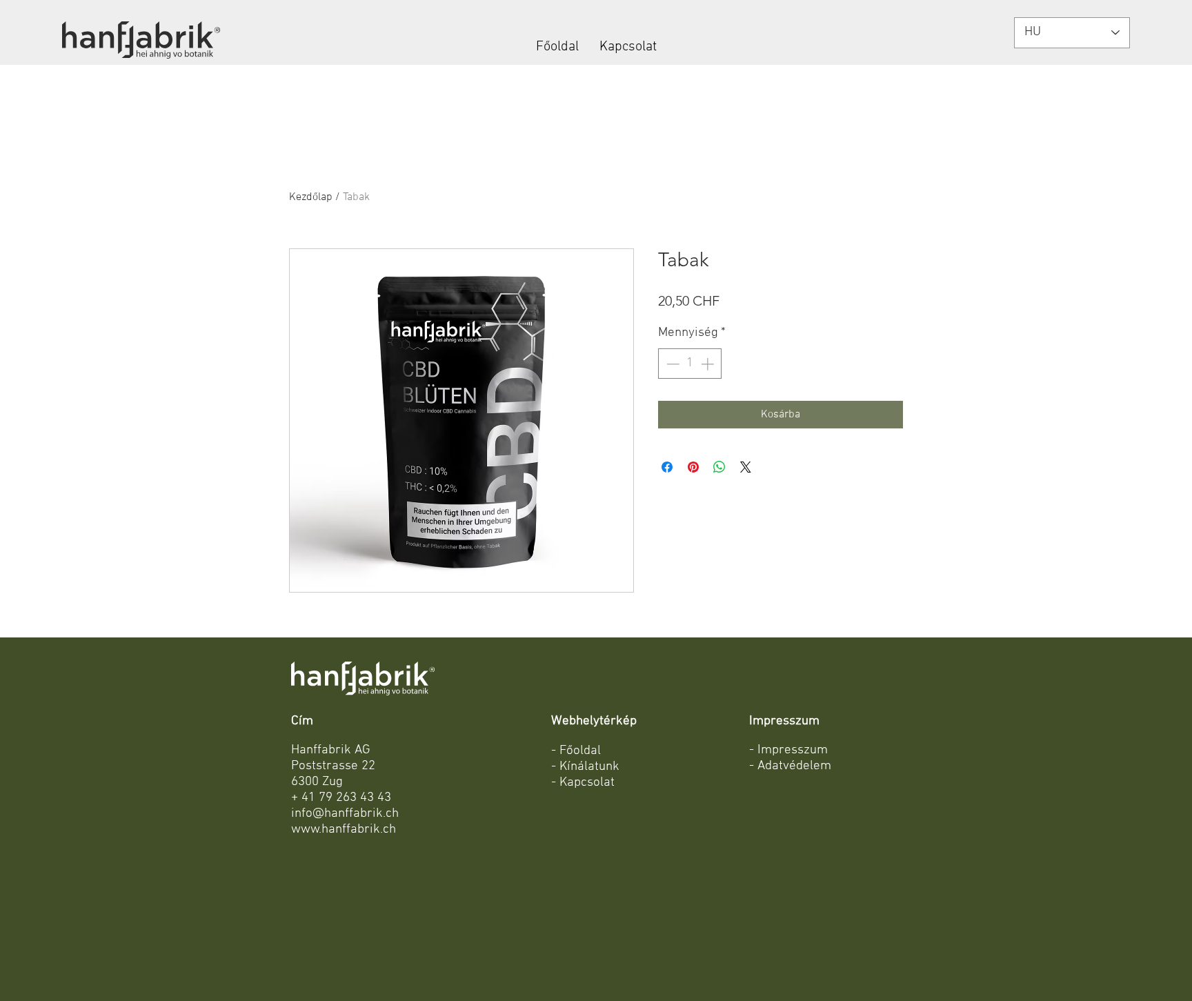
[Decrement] (671, 364)
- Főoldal (576, 751)
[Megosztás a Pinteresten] (693, 467)
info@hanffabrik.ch (345, 814)
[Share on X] (745, 467)
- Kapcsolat (583, 783)
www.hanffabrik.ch (343, 830)
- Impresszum (788, 750)
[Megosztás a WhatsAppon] (719, 467)
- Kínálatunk (585, 767)
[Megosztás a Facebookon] (667, 467)
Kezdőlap (310, 197)
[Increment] (708, 364)
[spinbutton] (690, 364)
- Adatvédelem (790, 766)
